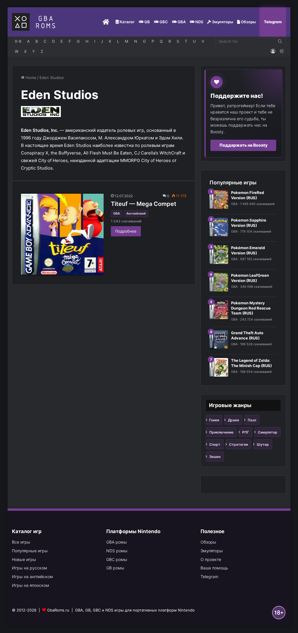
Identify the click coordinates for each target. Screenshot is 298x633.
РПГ (245, 432)
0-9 (18, 41)
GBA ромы (116, 542)
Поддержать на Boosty (243, 145)
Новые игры (24, 559)
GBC (163, 21)
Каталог (127, 21)
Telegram (273, 21)
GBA (181, 21)
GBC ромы (116, 559)
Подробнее (125, 231)
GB (146, 21)
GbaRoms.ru (58, 610)
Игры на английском (32, 576)
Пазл (252, 420)
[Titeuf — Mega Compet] (62, 234)
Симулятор (267, 432)
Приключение (221, 432)
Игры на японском (30, 585)
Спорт (214, 444)
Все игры (21, 542)
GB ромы (115, 567)
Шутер (263, 444)
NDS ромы (116, 550)
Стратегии (238, 444)
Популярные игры (30, 550)
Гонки (214, 420)
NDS (198, 21)
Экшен (215, 456)
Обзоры (248, 21)
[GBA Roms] (35, 22)
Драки (233, 420)
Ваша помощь (214, 567)
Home (30, 77)
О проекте (211, 559)
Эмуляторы (222, 21)
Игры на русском (29, 567)
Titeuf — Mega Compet (143, 203)
